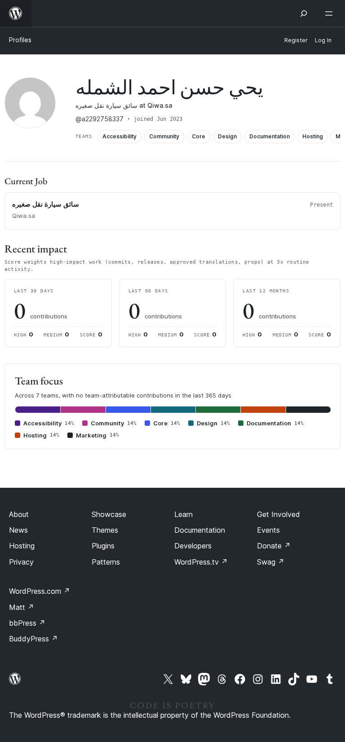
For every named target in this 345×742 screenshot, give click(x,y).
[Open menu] (330, 13)
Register (296, 40)
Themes (105, 530)
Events (268, 530)
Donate (274, 545)
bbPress (27, 622)
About (19, 514)
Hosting (22, 545)
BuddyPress (33, 638)
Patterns (106, 561)
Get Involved (278, 514)
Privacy (21, 561)
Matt (21, 607)
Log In (323, 40)
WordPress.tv (201, 561)
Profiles (20, 40)
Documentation (199, 530)
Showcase (109, 514)
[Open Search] (303, 13)
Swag (270, 561)
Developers (193, 545)
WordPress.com (39, 591)
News (18, 530)
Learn (183, 514)
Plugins (103, 545)
